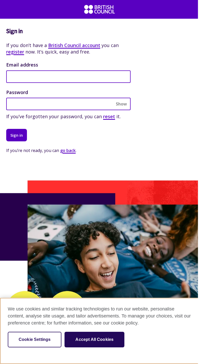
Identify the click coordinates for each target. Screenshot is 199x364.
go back (68, 150)
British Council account (74, 45)
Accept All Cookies (94, 339)
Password (17, 92)
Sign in (16, 135)
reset (109, 116)
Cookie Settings (35, 339)
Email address (22, 65)
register (15, 52)
